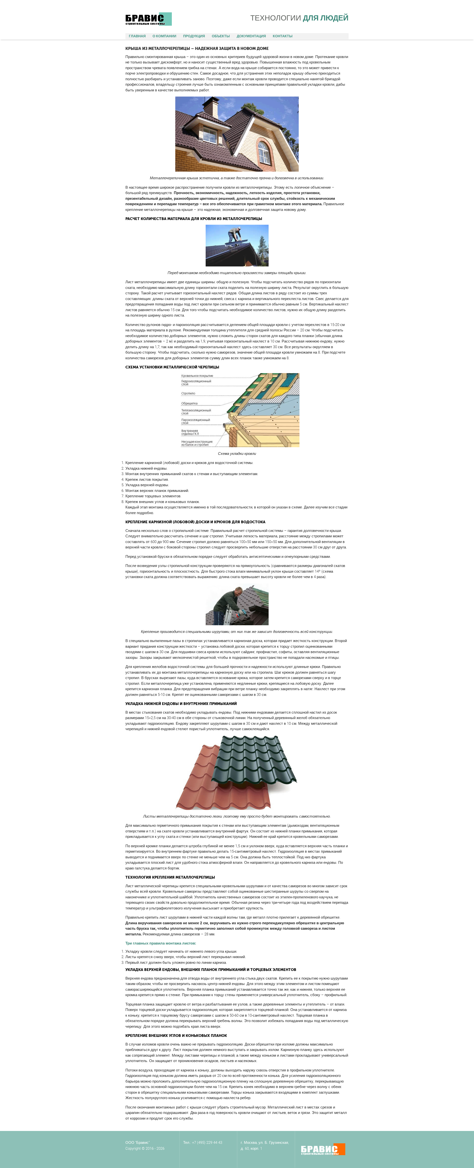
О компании (164, 36)
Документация (251, 36)
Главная (137, 36)
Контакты (283, 36)
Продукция (194, 36)
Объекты (221, 36)
